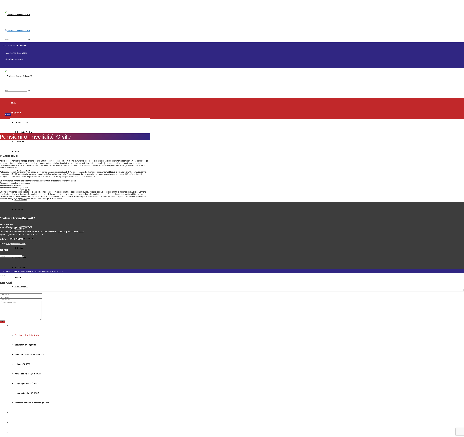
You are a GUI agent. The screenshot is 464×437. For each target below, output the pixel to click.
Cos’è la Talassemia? (24, 238)
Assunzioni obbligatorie (25, 345)
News (13, 412)
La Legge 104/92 (22, 364)
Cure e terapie (21, 287)
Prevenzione (19, 267)
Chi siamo (15, 112)
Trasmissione (20, 258)
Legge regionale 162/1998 (26, 393)
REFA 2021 (24, 190)
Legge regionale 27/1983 (25, 383)
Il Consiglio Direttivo (23, 132)
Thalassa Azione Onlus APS (15, 272)
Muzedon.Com (57, 272)
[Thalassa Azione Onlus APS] (17, 15)
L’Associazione (21, 122)
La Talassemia (17, 228)
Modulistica (17, 422)
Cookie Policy (37, 272)
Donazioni (18, 209)
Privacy (28, 272)
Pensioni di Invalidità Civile (26, 335)
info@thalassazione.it (14, 59)
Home (13, 102)
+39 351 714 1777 (16, 239)
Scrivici (8, 114)
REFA (16, 151)
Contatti (15, 431)
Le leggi (14, 325)
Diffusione (19, 248)
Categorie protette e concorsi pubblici (31, 403)
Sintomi (17, 277)
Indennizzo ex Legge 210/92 (27, 374)
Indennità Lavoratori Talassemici (29, 354)
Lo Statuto (19, 142)
